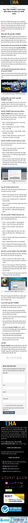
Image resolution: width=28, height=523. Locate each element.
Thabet (3, 30)
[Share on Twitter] (12, 358)
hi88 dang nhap (9, 442)
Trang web (5, 398)
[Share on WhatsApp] (7, 358)
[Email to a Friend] (15, 358)
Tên (4, 385)
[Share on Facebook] (10, 358)
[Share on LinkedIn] (20, 358)
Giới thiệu (3, 451)
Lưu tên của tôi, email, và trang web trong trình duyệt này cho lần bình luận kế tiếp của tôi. (13, 407)
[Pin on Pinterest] (18, 358)
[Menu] (2, 2)
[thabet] (14, 2)
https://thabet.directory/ (13, 468)
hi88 (13, 443)
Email (4, 392)
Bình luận (5, 372)
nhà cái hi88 (18, 442)
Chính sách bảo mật (11, 451)
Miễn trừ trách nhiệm (11, 453)
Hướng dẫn (14, 7)
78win (17, 443)
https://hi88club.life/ (6, 443)
